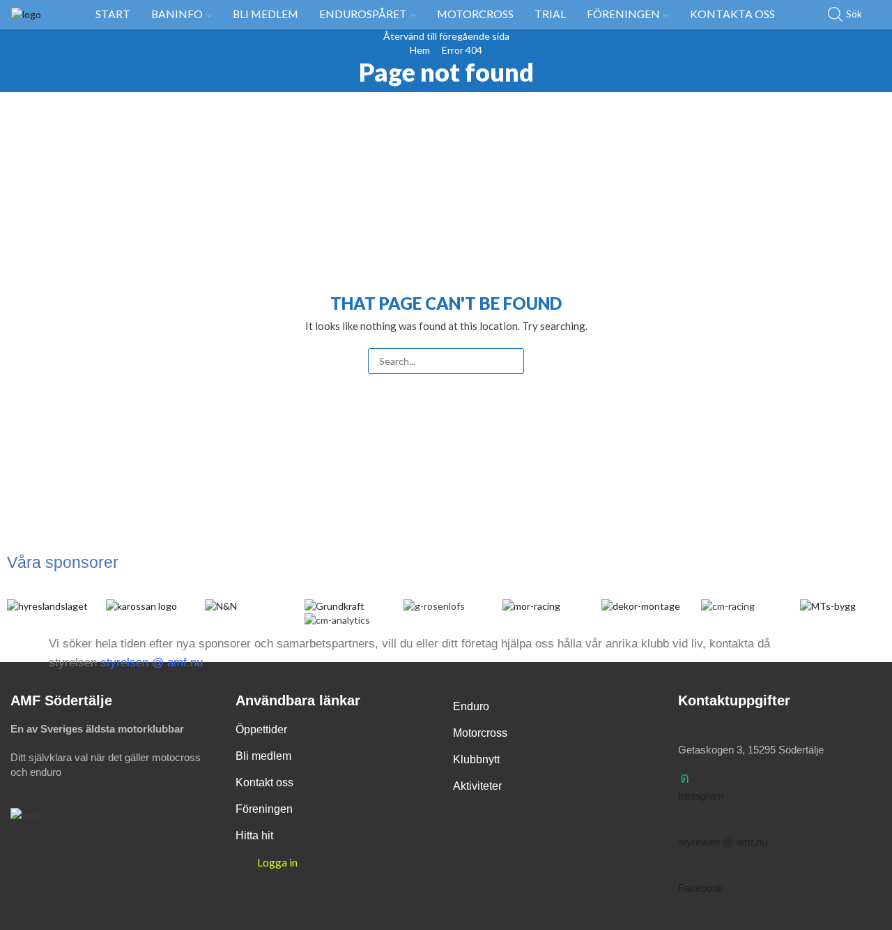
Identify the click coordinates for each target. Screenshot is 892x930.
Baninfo (177, 14)
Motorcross (475, 14)
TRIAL (550, 14)
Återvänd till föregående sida (446, 36)
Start (112, 14)
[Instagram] (685, 778)
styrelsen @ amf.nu (151, 662)
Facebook (700, 888)
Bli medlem (265, 14)
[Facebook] (685, 870)
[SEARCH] (511, 361)
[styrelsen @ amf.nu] (685, 824)
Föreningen (623, 14)
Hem (420, 50)
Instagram (701, 796)
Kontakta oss (732, 14)
